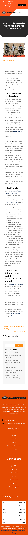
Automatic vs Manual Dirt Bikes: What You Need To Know (12, 362)
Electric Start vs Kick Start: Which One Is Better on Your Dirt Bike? (13, 355)
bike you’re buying (12, 202)
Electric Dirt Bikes (14, 473)
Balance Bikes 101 (10, 368)
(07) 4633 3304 (10, 420)
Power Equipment (14, 487)
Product (14, 442)
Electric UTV (14, 483)
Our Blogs (14, 449)
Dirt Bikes (14, 469)
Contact (14, 453)
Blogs (12, 60)
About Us (14, 439)
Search (19, 345)
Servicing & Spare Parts (14, 446)
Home (14, 435)
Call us (13, 316)
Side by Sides (14, 480)
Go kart (14, 476)
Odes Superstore (16, 314)
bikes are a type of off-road (15, 284)
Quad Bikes (14, 466)
